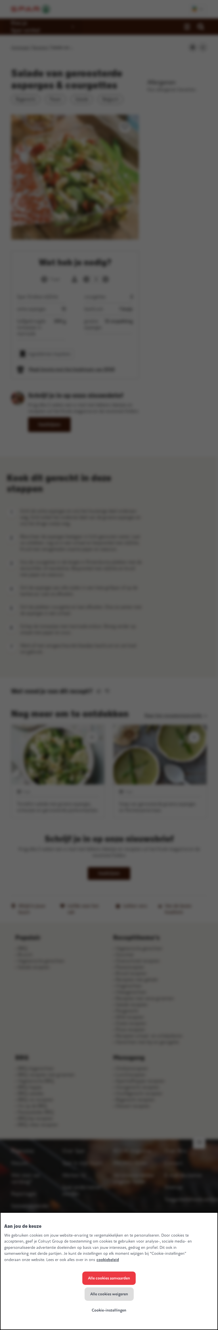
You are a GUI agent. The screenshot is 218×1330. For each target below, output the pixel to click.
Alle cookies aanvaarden (109, 1278)
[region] (109, 1271)
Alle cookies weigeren (109, 1294)
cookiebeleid (108, 1259)
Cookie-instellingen (109, 1310)
